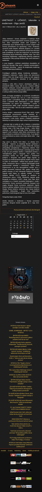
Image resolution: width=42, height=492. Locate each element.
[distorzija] (23, 455)
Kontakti (3, 450)
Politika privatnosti (33, 450)
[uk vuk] (18, 470)
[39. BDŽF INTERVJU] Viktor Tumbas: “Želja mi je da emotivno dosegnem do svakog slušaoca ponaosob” (20, 388)
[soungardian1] (13, 470)
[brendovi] (18, 462)
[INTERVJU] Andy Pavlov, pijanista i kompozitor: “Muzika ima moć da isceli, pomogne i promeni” (20, 344)
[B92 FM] (13, 455)
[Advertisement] (21, 251)
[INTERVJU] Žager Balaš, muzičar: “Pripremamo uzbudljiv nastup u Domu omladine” (20, 381)
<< (16, 215)
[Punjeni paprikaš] (18, 486)
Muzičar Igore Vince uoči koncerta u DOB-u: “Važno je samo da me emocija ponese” (20, 358)
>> (26, 215)
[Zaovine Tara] (18, 455)
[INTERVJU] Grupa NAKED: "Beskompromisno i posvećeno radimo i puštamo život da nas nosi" (21, 337)
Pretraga (15, 233)
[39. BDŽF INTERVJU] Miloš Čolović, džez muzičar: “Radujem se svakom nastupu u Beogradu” (20, 395)
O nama (10, 450)
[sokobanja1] (18, 478)
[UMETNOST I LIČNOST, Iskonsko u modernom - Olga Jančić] (34, 31)
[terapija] (13, 462)
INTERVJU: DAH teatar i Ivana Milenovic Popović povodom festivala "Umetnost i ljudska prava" (21, 444)
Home (24, 450)
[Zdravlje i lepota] (29, 478)
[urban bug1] (29, 462)
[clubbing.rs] (29, 455)
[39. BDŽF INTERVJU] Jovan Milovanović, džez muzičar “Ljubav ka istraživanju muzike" (21, 402)
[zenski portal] (23, 470)
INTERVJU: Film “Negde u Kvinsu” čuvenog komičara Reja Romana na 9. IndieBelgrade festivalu (21, 365)
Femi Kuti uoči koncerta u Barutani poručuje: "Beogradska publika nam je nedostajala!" (20, 433)
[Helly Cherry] (23, 486)
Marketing (17, 450)
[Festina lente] (13, 486)
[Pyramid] (20, 298)
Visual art (37, 17)
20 (20, 225)
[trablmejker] (23, 462)
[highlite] (13, 478)
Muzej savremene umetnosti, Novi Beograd (27, 210)
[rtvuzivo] (29, 486)
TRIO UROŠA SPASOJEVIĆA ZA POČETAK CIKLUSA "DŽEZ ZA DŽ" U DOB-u (20, 426)
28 (24, 228)
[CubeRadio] (29, 470)
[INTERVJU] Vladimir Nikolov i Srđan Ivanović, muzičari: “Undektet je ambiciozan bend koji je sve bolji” (20, 351)
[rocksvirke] (23, 478)
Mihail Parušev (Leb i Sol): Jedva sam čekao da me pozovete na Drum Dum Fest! (21, 414)
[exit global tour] (20, 279)
